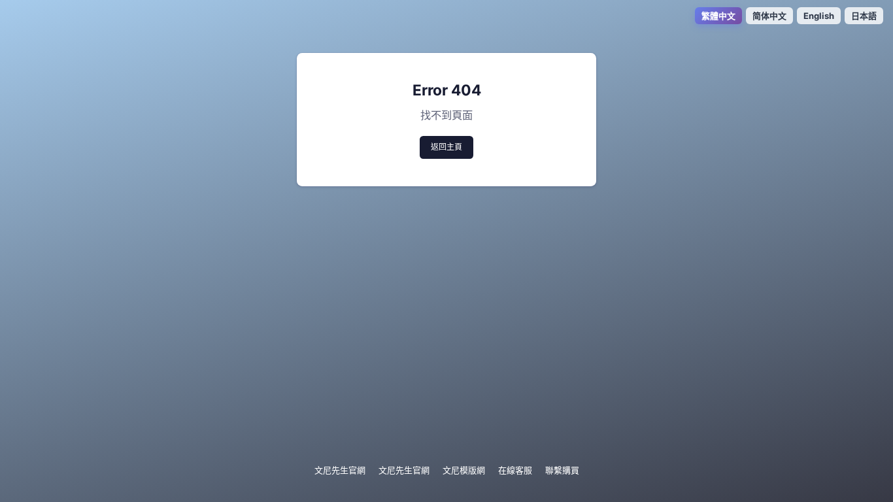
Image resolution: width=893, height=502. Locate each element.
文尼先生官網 (339, 470)
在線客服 (515, 470)
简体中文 (769, 15)
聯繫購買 (562, 470)
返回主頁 (446, 147)
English (818, 15)
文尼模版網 (464, 470)
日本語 (864, 15)
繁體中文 (718, 15)
